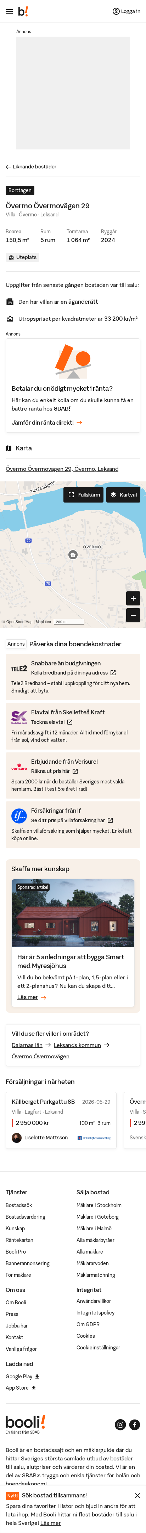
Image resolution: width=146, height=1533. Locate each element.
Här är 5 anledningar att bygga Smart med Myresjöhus (70, 961)
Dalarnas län (27, 1044)
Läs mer (50, 1522)
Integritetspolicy (95, 1313)
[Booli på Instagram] (120, 1424)
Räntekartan (19, 1240)
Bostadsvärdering (25, 1217)
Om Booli (16, 1302)
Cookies (86, 1336)
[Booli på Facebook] (134, 1424)
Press (12, 1314)
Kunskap (15, 1228)
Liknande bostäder (34, 167)
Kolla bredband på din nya (73, 672)
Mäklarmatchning (96, 1275)
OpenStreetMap (19, 621)
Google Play (19, 1376)
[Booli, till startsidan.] (23, 11)
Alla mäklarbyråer (95, 1240)
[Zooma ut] (133, 615)
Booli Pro (16, 1252)
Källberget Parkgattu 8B (43, 1101)
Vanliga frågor (21, 1349)
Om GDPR (88, 1324)
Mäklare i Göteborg (98, 1217)
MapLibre (43, 621)
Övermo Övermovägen (40, 1056)
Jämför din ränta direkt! (43, 422)
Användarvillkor (94, 1301)
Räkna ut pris (64, 771)
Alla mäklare (90, 1252)
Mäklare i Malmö (94, 1228)
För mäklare (18, 1275)
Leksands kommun (77, 1044)
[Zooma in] (133, 598)
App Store (17, 1388)
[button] (73, 554)
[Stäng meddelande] (137, 1495)
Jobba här (17, 1326)
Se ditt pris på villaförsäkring (72, 820)
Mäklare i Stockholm (99, 1205)
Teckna (68, 722)
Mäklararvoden (93, 1263)
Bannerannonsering (28, 1263)
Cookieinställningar (98, 1347)
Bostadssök (19, 1205)
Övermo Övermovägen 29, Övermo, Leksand (62, 468)
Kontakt (14, 1337)
